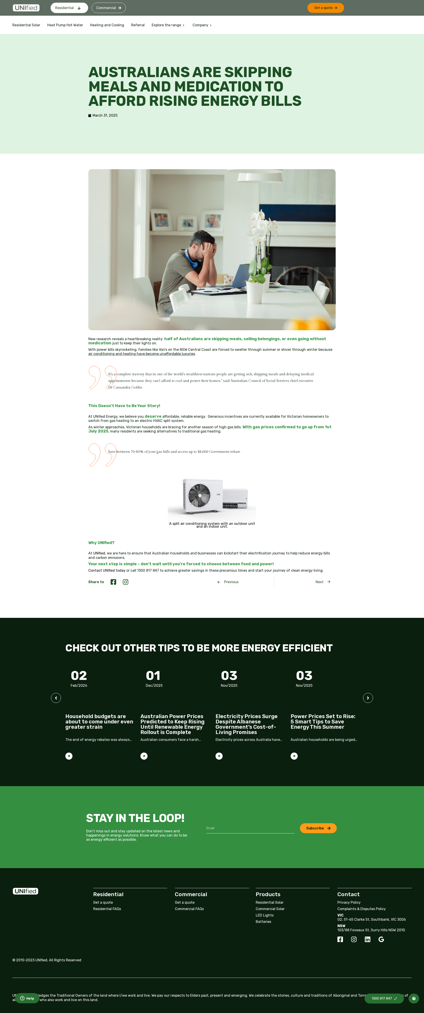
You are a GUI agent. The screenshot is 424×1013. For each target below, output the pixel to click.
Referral (138, 25)
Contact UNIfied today (106, 570)
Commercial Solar (270, 909)
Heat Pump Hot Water (65, 25)
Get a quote (103, 902)
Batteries (263, 922)
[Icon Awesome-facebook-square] (340, 939)
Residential (64, 8)
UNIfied (99, 553)
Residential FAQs (107, 909)
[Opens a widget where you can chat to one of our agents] (23, 998)
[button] (325, 8)
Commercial (106, 8)
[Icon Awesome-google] (381, 939)
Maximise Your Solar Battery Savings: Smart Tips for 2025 (321, 721)
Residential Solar (26, 25)
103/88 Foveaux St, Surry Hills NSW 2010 (371, 930)
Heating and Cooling (107, 25)
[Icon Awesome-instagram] (354, 939)
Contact (348, 894)
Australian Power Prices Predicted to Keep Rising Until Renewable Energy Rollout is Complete (97, 724)
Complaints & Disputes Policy (361, 909)
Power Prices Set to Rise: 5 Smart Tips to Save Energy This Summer (248, 721)
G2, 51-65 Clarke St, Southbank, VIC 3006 (371, 919)
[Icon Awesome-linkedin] (367, 939)
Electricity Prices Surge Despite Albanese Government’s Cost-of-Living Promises (171, 724)
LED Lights (265, 915)
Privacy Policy (349, 902)
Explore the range (166, 25)
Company (200, 25)
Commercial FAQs (189, 909)
